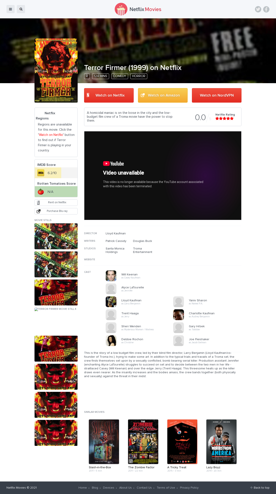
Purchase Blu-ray (57, 211)
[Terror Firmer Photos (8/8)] (56, 433)
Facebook (266, 9)
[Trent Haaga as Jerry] (140, 319)
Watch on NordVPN (217, 95)
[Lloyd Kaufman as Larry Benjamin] (140, 306)
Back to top (262, 487)
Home (82, 487)
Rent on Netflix (57, 202)
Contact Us (144, 487)
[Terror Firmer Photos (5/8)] (56, 349)
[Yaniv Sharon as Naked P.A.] (208, 306)
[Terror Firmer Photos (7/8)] (56, 405)
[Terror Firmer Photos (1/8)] (56, 236)
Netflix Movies (16, 487)
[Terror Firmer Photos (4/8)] (56, 321)
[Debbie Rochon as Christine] (140, 345)
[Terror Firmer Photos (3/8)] (56, 292)
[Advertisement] (209, 259)
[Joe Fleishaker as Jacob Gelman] (208, 345)
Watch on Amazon (164, 95)
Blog (95, 487)
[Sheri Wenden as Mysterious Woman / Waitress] (140, 332)
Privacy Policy (189, 487)
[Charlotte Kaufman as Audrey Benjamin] (208, 319)
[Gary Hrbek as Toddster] (208, 332)
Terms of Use (166, 487)
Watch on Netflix (110, 95)
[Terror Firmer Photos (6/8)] (56, 377)
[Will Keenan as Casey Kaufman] (140, 280)
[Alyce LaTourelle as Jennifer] (140, 293)
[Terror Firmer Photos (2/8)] (56, 264)
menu (10, 9)
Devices (108, 487)
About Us (125, 487)
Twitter (258, 9)
